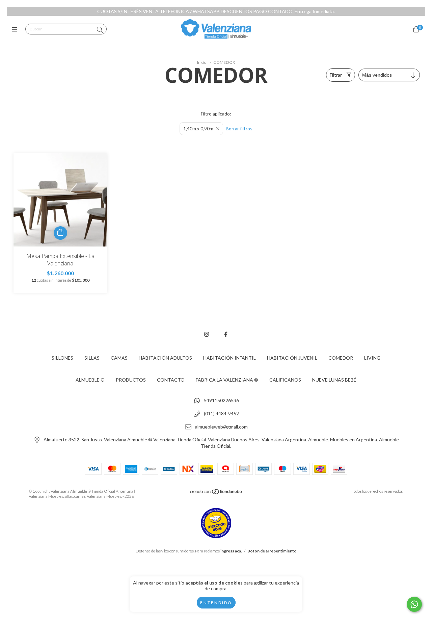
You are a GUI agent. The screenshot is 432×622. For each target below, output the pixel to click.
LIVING (372, 358)
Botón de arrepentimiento (272, 550)
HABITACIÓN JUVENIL (292, 358)
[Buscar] (100, 30)
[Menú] (16, 29)
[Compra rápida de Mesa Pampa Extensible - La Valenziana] (60, 233)
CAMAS (119, 358)
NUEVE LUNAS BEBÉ (334, 380)
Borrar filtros (239, 128)
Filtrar (336, 75)
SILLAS (92, 358)
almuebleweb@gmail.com (221, 427)
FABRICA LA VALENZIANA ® (227, 380)
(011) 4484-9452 (221, 414)
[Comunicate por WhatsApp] (414, 604)
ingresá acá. (231, 550)
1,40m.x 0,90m (198, 128)
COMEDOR (340, 358)
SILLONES (62, 358)
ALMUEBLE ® (90, 380)
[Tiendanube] (216, 493)
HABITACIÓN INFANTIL (229, 358)
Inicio (201, 62)
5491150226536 (221, 401)
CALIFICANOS (285, 380)
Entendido (216, 602)
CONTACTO (171, 380)
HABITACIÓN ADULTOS (165, 358)
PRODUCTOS (131, 380)
